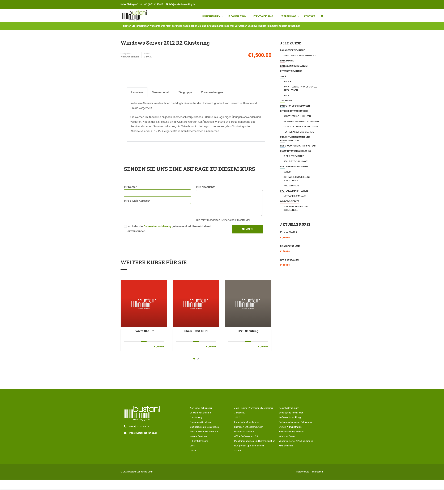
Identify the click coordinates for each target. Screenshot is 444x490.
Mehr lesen (144, 303)
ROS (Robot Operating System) (298, 145)
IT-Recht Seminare (294, 156)
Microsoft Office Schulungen (301, 126)
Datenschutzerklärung (157, 226)
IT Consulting (237, 16)
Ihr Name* (130, 187)
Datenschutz (302, 471)
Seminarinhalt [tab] (160, 92)
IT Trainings (288, 16)
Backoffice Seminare (292, 50)
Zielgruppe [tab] (185, 92)
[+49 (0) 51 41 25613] (125, 426)
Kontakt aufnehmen (289, 25)
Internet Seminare (291, 71)
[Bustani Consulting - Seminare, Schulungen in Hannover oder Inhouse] (134, 15)
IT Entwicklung (263, 16)
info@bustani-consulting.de (182, 4)
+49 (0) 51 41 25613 (153, 4)
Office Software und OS (294, 111)
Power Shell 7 (144, 331)
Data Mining (287, 60)
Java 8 (287, 81)
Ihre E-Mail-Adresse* (137, 200)
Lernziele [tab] (137, 92)
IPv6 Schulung (248, 331)
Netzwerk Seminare (295, 196)
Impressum (317, 471)
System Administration (294, 191)
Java (283, 76)
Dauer (147, 53)
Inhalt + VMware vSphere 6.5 (300, 55)
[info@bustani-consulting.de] (125, 433)
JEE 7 (286, 95)
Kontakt (309, 16)
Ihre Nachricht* (205, 187)
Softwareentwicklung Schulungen (296, 422)
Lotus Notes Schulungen (295, 105)
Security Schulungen (296, 161)
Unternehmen (211, 16)
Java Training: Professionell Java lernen (254, 408)
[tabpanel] (196, 119)
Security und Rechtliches (295, 151)
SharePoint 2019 (196, 331)
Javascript (287, 100)
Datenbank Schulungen (294, 66)
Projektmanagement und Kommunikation (254, 441)
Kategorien (126, 53)
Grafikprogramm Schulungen (301, 121)
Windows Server (130, 57)
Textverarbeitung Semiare (299, 132)
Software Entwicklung (294, 166)
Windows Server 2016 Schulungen (296, 441)
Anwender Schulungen (297, 116)
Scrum (287, 171)
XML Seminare (291, 185)
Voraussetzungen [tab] (212, 92)
